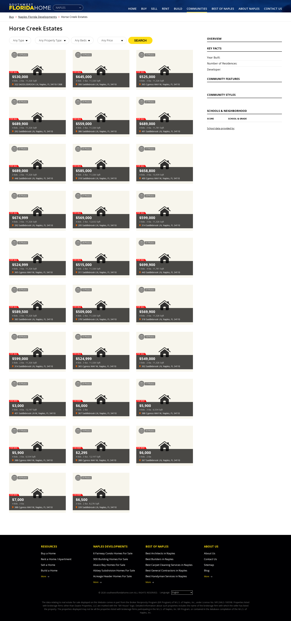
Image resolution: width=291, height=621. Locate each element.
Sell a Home (48, 565)
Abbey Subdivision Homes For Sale (114, 570)
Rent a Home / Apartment (56, 559)
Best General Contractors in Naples (166, 570)
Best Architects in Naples (160, 553)
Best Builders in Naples (159, 559)
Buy (144, 8)
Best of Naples (223, 8)
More (43, 576)
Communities (197, 8)
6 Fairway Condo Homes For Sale (112, 553)
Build (178, 8)
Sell (154, 8)
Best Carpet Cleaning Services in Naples (169, 565)
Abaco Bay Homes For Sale (109, 565)
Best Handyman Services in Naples (166, 576)
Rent (165, 8)
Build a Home (49, 570)
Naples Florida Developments (37, 17)
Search (140, 40)
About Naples (249, 8)
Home (132, 8)
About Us (209, 553)
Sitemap (209, 565)
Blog (206, 570)
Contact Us (273, 8)
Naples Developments (110, 546)
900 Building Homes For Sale (110, 559)
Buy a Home (48, 553)
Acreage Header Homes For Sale (112, 576)
